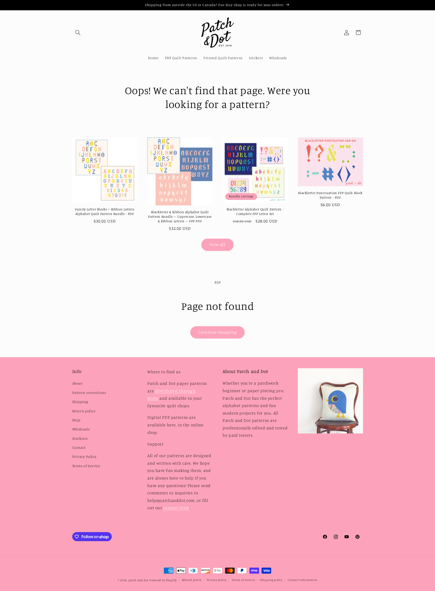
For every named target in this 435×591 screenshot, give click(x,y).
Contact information (302, 580)
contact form (176, 507)
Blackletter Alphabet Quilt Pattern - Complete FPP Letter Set (255, 211)
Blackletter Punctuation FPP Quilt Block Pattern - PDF (330, 195)
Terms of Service (86, 466)
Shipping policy (271, 580)
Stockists (80, 438)
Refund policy (192, 580)
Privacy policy (217, 580)
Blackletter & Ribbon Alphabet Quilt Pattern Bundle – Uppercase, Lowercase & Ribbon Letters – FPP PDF (179, 216)
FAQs (76, 420)
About (77, 383)
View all (217, 244)
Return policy (84, 411)
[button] (78, 32)
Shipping (80, 402)
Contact (79, 448)
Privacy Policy (84, 457)
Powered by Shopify (163, 580)
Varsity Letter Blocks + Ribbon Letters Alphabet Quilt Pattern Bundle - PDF (104, 211)
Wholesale (81, 429)
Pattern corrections (89, 392)
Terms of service (243, 580)
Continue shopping (217, 332)
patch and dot (138, 580)
